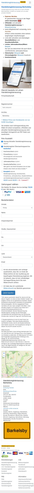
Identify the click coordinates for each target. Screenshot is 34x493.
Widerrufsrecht (9, 288)
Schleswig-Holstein (8, 387)
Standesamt (22, 471)
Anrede (3, 204)
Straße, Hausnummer (8, 229)
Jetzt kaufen (8, 293)
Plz (2, 237)
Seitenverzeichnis (24, 488)
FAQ (2, 479)
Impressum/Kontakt (25, 479)
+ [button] (4, 353)
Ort (2, 245)
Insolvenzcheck (11, 151)
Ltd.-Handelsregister (8, 467)
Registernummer (6, 104)
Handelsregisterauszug (13, 2)
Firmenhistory (11, 154)
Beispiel (7, 46)
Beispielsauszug (10, 27)
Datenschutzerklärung (25, 483)
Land (3, 254)
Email (3, 262)
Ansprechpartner (7, 221)
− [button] (4, 356)
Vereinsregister (6, 473)
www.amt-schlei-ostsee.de (10, 408)
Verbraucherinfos (24, 481)
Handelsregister (6, 486)
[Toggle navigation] (30, 2)
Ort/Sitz (4, 112)
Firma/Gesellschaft (7, 96)
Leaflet (16, 377)
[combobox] (17, 99)
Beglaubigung (6, 465)
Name (3, 212)
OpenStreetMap (23, 377)
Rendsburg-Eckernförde (9, 391)
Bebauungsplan (23, 462)
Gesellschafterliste (12, 164)
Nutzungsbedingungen (26, 486)
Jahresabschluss (11, 161)
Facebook (21, 465)
